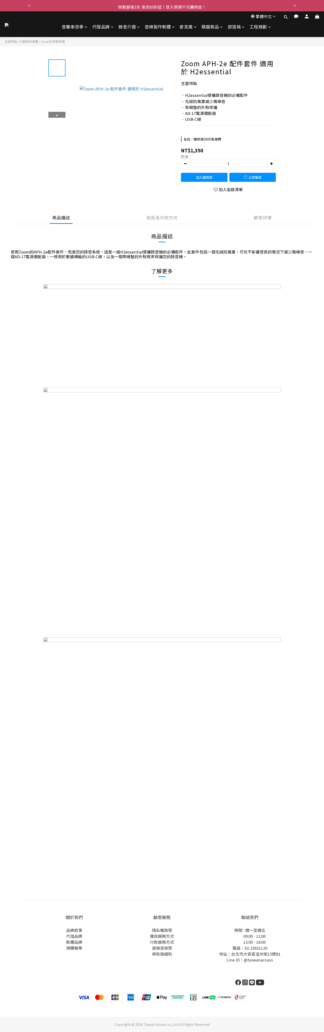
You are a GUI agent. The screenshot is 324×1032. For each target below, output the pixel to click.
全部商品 (11, 41)
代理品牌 (101, 27)
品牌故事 (74, 930)
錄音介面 (127, 27)
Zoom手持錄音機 (53, 41)
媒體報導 (74, 948)
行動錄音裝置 (29, 41)
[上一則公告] (29, 6)
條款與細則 (162, 954)
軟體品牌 (74, 942)
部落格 (234, 27)
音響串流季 (73, 27)
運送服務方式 (162, 936)
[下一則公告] (295, 6)
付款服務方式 (162, 942)
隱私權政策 (162, 930)
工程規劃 (258, 27)
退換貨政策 (162, 948)
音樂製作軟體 (158, 27)
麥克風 (186, 27)
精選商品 (210, 27)
